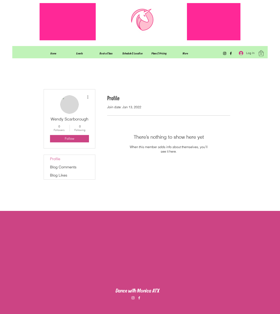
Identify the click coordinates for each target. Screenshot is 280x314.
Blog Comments (63, 167)
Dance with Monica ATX (137, 290)
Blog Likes (58, 175)
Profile (55, 158)
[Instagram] (225, 53)
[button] (261, 53)
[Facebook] (231, 53)
